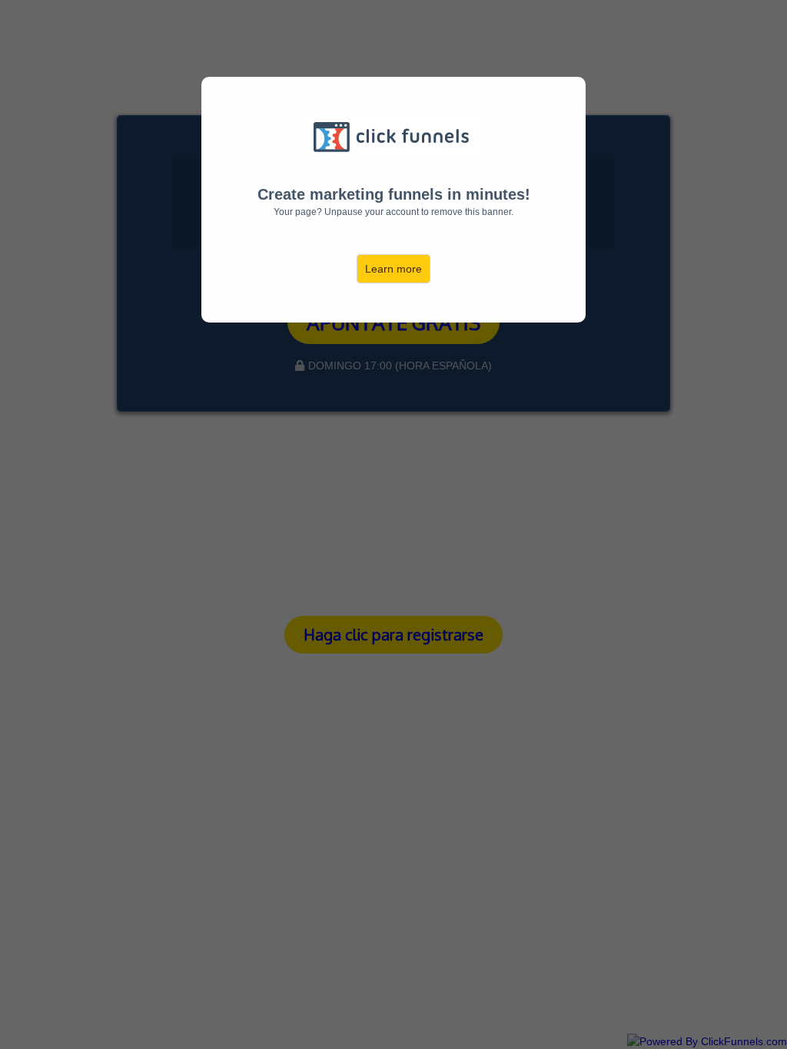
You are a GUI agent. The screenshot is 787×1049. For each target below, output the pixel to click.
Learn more (393, 269)
